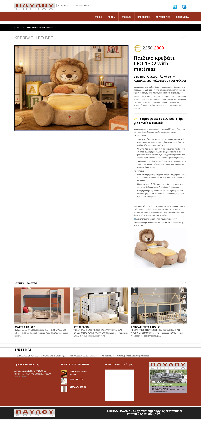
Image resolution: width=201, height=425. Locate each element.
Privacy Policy (20, 377)
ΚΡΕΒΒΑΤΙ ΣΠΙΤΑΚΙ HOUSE (145, 327)
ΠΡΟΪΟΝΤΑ (126, 17)
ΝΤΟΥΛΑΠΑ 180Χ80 (78, 387)
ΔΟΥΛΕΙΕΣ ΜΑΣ (163, 17)
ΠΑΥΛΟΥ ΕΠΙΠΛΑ (20, 27)
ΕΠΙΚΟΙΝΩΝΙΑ (182, 17)
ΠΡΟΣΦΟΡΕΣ (143, 17)
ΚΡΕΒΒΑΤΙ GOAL (82, 327)
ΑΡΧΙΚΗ (98, 17)
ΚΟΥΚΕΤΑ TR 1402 (24, 327)
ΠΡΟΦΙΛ (112, 17)
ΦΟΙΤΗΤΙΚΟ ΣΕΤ (76, 379)
